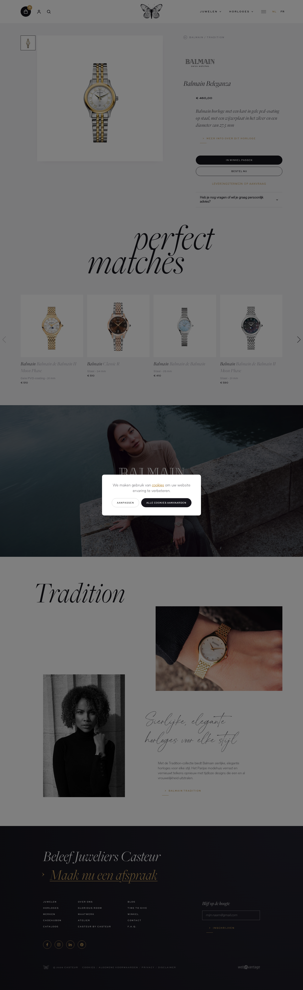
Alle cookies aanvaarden (166, 502)
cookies (158, 485)
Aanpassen (125, 502)
